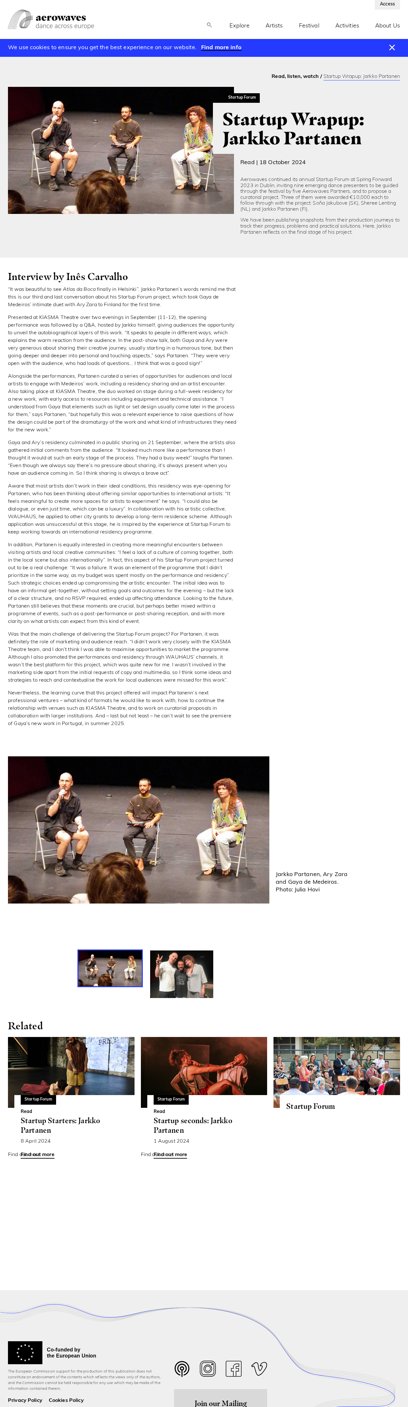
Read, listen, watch (295, 76)
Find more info (221, 48)
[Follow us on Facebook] (234, 1370)
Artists (274, 26)
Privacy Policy (25, 1400)
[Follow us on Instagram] (208, 1370)
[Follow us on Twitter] (182, 1373)
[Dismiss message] (392, 48)
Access (387, 4)
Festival (309, 26)
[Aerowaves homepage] (51, 19)
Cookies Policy (66, 1400)
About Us (387, 26)
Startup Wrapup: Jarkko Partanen (362, 76)
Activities (347, 26)
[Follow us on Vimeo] (259, 1370)
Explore (239, 26)
